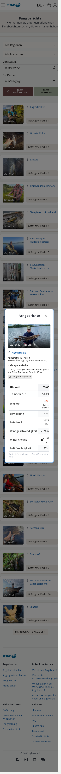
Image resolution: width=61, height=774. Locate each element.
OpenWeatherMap (40, 454)
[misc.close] (46, 315)
